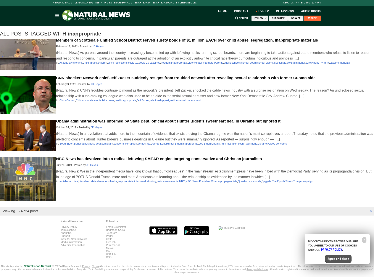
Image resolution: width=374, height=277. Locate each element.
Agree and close (338, 259)
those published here (257, 269)
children (102, 62)
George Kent (158, 143)
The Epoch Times (282, 181)
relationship (157, 100)
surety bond (312, 62)
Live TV (263, 11)
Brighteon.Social (163, 3)
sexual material (296, 62)
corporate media (92, 100)
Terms (95, 266)
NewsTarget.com (63, 3)
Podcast (241, 11)
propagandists (228, 181)
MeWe (110, 248)
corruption (131, 143)
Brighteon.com (123, 3)
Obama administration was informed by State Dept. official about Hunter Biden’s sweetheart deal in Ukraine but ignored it (168, 121)
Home (222, 11)
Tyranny (324, 62)
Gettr (109, 239)
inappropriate (179, 62)
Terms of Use (68, 230)
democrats (144, 143)
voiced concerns (277, 143)
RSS (108, 257)
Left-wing (150, 181)
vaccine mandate (340, 62)
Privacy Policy (69, 227)
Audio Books (311, 11)
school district (265, 62)
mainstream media (168, 181)
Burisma (79, 143)
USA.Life (111, 254)
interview (139, 181)
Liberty (191, 62)
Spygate (266, 181)
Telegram (111, 233)
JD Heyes (98, 46)
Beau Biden (66, 143)
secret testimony (247, 143)
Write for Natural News (74, 239)
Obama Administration (224, 143)
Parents (218, 62)
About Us (288, 3)
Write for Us (303, 3)
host (117, 100)
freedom (166, 62)
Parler (109, 236)
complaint (107, 143)
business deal (92, 143)
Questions (244, 181)
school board (249, 62)
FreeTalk (111, 242)
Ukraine (262, 143)
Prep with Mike (103, 3)
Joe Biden (205, 143)
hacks (113, 181)
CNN (79, 100)
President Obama (209, 181)
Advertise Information (73, 245)
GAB (108, 251)
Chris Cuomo (67, 100)
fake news (108, 100)
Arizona (63, 62)
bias (81, 181)
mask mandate (204, 62)
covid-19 (133, 62)
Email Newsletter (116, 227)
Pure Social (113, 245)
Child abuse (90, 62)
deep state (90, 181)
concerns (119, 143)
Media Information (71, 242)
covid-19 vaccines (149, 62)
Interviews (285, 11)
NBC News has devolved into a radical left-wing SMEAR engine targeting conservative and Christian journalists (159, 159)
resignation (171, 100)
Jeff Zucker (143, 100)
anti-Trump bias (69, 181)
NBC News (191, 181)
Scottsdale (280, 62)
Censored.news (84, 3)
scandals (255, 181)
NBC (182, 181)
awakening (75, 62)
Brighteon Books (186, 3)
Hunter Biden (174, 143)
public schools (232, 62)
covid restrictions (117, 62)
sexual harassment (189, 100)
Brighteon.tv (142, 3)
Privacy (86, 266)
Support (316, 3)
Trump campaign (303, 181)
